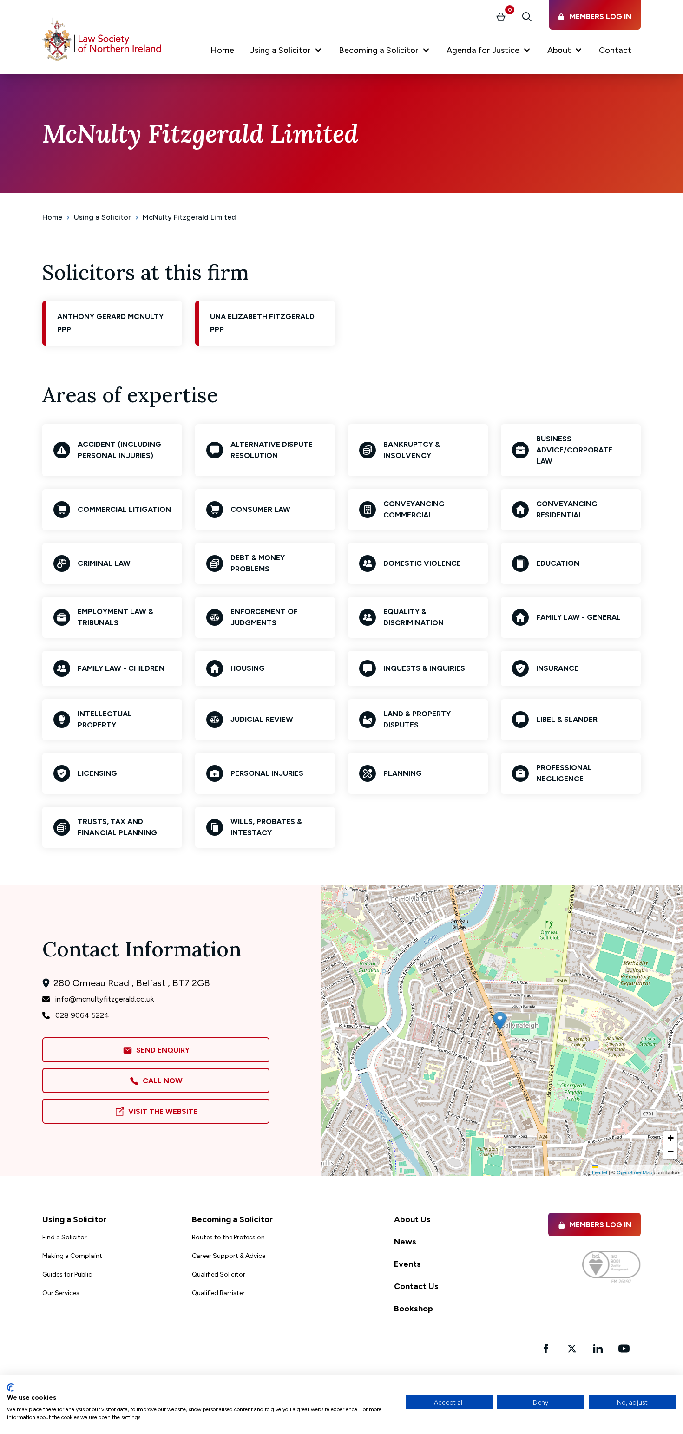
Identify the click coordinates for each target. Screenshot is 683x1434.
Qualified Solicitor (218, 1274)
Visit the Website (161, 1111)
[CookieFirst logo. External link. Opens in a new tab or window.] (10, 1387)
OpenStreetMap (634, 1172)
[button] (286, 52)
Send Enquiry (161, 1050)
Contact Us (416, 1286)
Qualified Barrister (218, 1293)
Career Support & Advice (228, 1256)
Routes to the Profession (228, 1237)
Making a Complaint (72, 1256)
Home (52, 217)
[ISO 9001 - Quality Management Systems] (611, 1267)
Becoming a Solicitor (232, 1219)
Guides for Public (67, 1274)
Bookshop (413, 1308)
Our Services (60, 1293)
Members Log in (600, 1224)
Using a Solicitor (102, 217)
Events (407, 1264)
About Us (412, 1219)
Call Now (161, 1080)
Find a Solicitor (64, 1237)
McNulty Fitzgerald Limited (189, 217)
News (405, 1242)
